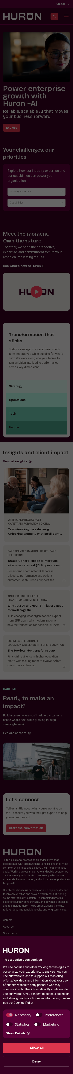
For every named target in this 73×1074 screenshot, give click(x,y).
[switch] (18, 1014)
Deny (36, 1061)
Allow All (37, 1048)
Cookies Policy (24, 1002)
